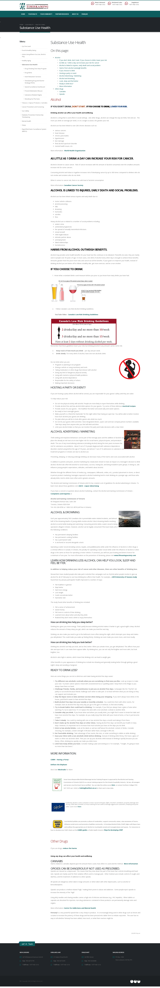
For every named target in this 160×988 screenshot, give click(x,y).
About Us (75, 14)
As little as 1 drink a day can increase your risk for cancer (79, 63)
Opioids (62, 94)
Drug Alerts (28, 73)
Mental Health (26, 121)
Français (85, 14)
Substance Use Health (29, 65)
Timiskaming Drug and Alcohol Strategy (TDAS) (34, 82)
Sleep (24, 125)
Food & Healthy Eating (29, 50)
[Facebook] (131, 981)
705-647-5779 (30, 961)
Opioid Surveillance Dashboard (35, 87)
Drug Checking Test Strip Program (35, 69)
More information (65, 86)
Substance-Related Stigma (33, 95)
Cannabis (62, 91)
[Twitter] (135, 981)
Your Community (46, 14)
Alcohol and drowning (67, 78)
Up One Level (26, 46)
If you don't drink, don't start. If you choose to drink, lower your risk (83, 60)
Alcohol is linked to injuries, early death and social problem (79, 65)
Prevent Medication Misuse (33, 91)
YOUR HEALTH (32, 14)
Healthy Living (40, 24)
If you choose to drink (67, 71)
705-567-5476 (61, 961)
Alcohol (57, 58)
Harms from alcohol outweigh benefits (73, 68)
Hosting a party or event (67, 73)
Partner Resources (62, 14)
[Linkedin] (138, 981)
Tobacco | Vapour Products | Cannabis (34, 103)
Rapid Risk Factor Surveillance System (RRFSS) (34, 130)
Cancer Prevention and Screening (33, 107)
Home (23, 14)
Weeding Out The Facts (32, 99)
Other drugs (59, 89)
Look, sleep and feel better (68, 81)
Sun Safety (25, 111)
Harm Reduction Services (33, 77)
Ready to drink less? (66, 84)
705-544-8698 (92, 961)
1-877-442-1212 (34, 965)
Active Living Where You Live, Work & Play (33, 55)
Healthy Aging (26, 61)
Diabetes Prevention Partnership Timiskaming (32, 116)
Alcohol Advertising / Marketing (70, 76)
